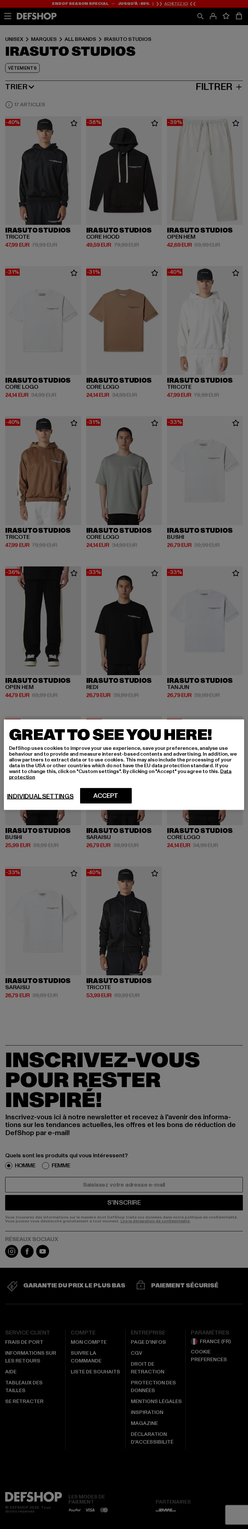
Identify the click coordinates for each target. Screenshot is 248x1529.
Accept (105, 795)
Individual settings (40, 796)
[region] (124, 764)
